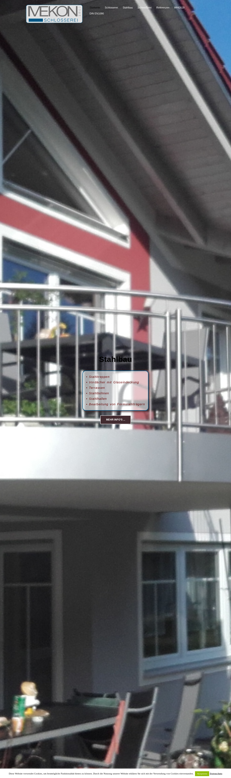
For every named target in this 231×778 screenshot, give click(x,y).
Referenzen (162, 7)
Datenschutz (216, 773)
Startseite (95, 7)
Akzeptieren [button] (202, 774)
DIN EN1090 (97, 13)
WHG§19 (179, 7)
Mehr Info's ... (115, 419)
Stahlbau (128, 7)
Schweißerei (145, 7)
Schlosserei (111, 7)
